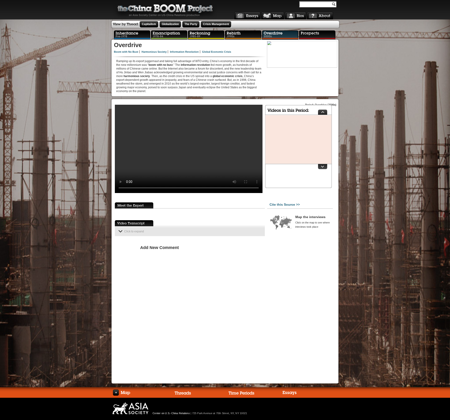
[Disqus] (201, 311)
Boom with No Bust (126, 51)
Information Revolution (184, 51)
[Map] (272, 15)
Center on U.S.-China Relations (171, 413)
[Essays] (247, 15)
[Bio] (295, 15)
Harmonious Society (154, 51)
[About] (320, 15)
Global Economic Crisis (216, 51)
